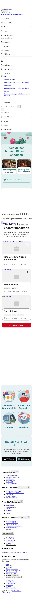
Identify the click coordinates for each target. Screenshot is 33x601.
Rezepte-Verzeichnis (11, 524)
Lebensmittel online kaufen (13, 491)
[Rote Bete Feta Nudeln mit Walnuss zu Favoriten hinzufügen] (27, 244)
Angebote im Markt (11, 475)
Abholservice (9, 494)
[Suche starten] (19, 106)
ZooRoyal (8, 543)
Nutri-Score (9, 529)
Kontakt (8, 513)
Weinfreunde (9, 541)
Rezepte (17, 93)
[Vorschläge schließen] (2, 109)
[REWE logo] (3, 76)
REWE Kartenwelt (11, 540)
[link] (18, 80)
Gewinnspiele (9, 482)
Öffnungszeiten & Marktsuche (14, 526)
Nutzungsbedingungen (12, 569)
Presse (7, 512)
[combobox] (9, 107)
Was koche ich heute (11, 527)
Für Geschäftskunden (12, 497)
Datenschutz (9, 565)
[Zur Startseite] (7, 3)
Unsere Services (10, 480)
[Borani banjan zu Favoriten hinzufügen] (27, 272)
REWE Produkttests (11, 483)
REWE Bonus (10, 479)
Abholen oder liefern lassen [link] (24, 170)
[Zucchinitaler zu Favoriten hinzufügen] (27, 299)
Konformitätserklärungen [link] (12, 575)
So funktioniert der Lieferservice (15, 493)
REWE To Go (10, 538)
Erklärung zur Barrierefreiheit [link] (13, 577)
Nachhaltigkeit (10, 505)
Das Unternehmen (11, 507)
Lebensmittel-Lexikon (12, 523)
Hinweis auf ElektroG (12, 573)
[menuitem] (16, 18)
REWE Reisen (10, 537)
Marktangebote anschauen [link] (9, 170)
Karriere (8, 508)
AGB (7, 564)
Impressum (9, 567)
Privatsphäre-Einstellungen (13, 570)
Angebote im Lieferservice (13, 477)
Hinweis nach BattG (11, 572)
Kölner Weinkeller (11, 545)
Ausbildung (9, 510)
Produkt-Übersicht (11, 496)
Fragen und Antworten (12, 521)
